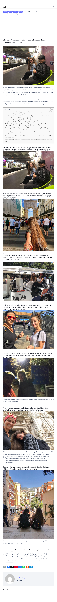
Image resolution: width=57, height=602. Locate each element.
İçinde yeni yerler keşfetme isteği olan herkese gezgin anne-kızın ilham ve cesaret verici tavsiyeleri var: (28, 140)
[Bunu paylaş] (8, 567)
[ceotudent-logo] (4, 6)
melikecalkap (21, 578)
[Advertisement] (28, 26)
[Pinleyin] (16, 567)
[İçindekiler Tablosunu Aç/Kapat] (51, 109)
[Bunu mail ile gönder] (4, 567)
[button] (53, 6)
